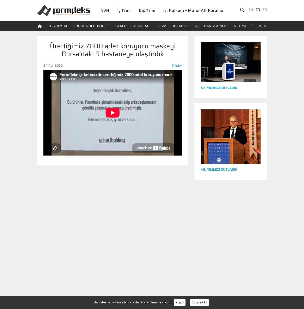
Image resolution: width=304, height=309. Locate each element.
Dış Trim (147, 10)
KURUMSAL (58, 26)
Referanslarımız (212, 26)
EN (250, 9)
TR (258, 9)
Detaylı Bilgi (199, 302)
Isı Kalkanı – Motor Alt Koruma (193, 10)
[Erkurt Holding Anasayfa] (63, 10)
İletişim (259, 26)
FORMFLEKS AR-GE (173, 26)
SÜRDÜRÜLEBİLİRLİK (91, 26)
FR (265, 9)
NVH (104, 10)
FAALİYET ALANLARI (133, 26)
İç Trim (124, 10)
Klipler (177, 65)
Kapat (180, 302)
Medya (239, 26)
